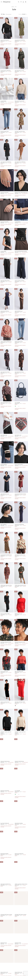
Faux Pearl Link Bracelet (5, 823)
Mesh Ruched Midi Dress (19, 853)
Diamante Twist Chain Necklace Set (21, 192)
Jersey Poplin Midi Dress (5, 311)
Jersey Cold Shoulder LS (5, 40)
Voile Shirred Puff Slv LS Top (5, 402)
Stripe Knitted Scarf (4, 972)
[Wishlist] (21, 1)
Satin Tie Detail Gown (18, 311)
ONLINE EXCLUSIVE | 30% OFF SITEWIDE (6, 44)
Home (13, 6)
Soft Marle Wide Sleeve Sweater (6, 914)
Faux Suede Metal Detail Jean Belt (21, 251)
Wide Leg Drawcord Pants (19, 280)
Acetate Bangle (17, 221)
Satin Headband (3, 524)
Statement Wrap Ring (4, 192)
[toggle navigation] (1, 2)
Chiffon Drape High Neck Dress (6, 585)
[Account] (23, 1)
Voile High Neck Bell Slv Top (6, 884)
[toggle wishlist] (12, 18)
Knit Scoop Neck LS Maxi (5, 613)
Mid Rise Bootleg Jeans (5, 131)
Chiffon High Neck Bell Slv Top (6, 341)
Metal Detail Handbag (19, 823)
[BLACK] (15, 705)
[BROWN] (17, 406)
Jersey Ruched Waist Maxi (19, 524)
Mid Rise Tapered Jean (19, 341)
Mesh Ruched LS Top (18, 613)
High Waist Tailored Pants (5, 280)
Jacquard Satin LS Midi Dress (20, 40)
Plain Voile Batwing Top (19, 671)
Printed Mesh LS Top (4, 671)
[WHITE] (16, 406)
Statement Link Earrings (5, 790)
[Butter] (16, 705)
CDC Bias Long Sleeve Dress (20, 131)
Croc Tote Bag (17, 402)
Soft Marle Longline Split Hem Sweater (6, 732)
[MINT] (15, 406)
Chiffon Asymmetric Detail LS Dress (21, 884)
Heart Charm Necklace (19, 464)
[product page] (7, 28)
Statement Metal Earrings (5, 761)
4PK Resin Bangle (4, 464)
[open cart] (25, 2)
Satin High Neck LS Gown (19, 70)
